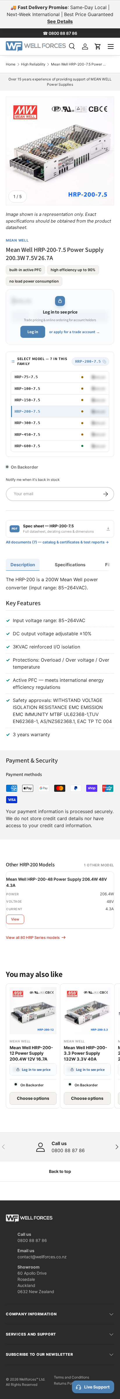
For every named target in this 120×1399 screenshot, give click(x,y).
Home (10, 64)
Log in (32, 331)
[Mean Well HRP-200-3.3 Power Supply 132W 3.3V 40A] (87, 1010)
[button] (97, 46)
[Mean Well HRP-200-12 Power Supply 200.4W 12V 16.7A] (33, 1010)
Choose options (33, 1098)
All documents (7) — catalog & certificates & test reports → (57, 542)
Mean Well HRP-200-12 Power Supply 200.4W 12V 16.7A (31, 1053)
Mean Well (17, 240)
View (15, 919)
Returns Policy (65, 1383)
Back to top (60, 1171)
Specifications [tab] (70, 564)
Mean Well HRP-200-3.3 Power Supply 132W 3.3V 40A (85, 1053)
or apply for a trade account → (74, 331)
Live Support (97, 1386)
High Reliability (33, 64)
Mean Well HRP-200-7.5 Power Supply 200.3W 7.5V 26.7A (79, 64)
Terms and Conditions (71, 1377)
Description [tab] (22, 564)
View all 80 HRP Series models (33, 937)
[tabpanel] (60, 658)
